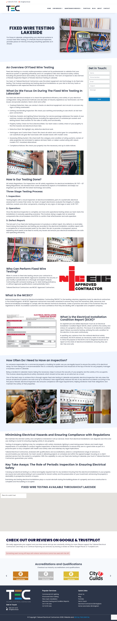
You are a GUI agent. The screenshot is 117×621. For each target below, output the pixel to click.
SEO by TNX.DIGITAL (82, 617)
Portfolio (86, 8)
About (99, 8)
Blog (94, 8)
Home (49, 8)
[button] (6, 576)
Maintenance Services (72, 8)
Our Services (57, 8)
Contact (106, 8)
